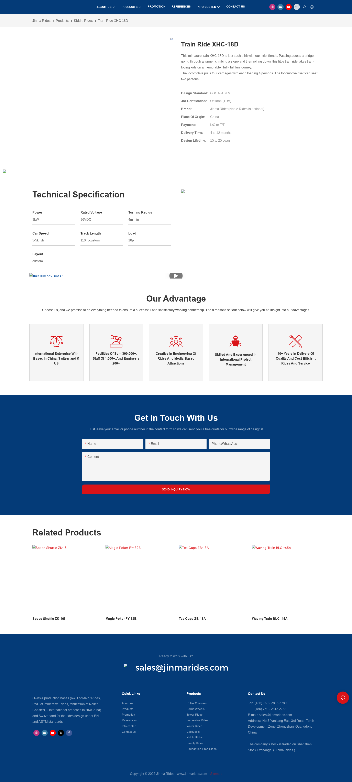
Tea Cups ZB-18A (192, 619)
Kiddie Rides (83, 20)
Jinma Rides (41, 20)
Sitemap (215, 773)
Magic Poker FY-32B (121, 619)
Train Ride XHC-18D (113, 20)
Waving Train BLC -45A (270, 619)
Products (62, 20)
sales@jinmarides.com (181, 667)
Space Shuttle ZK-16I (48, 619)
